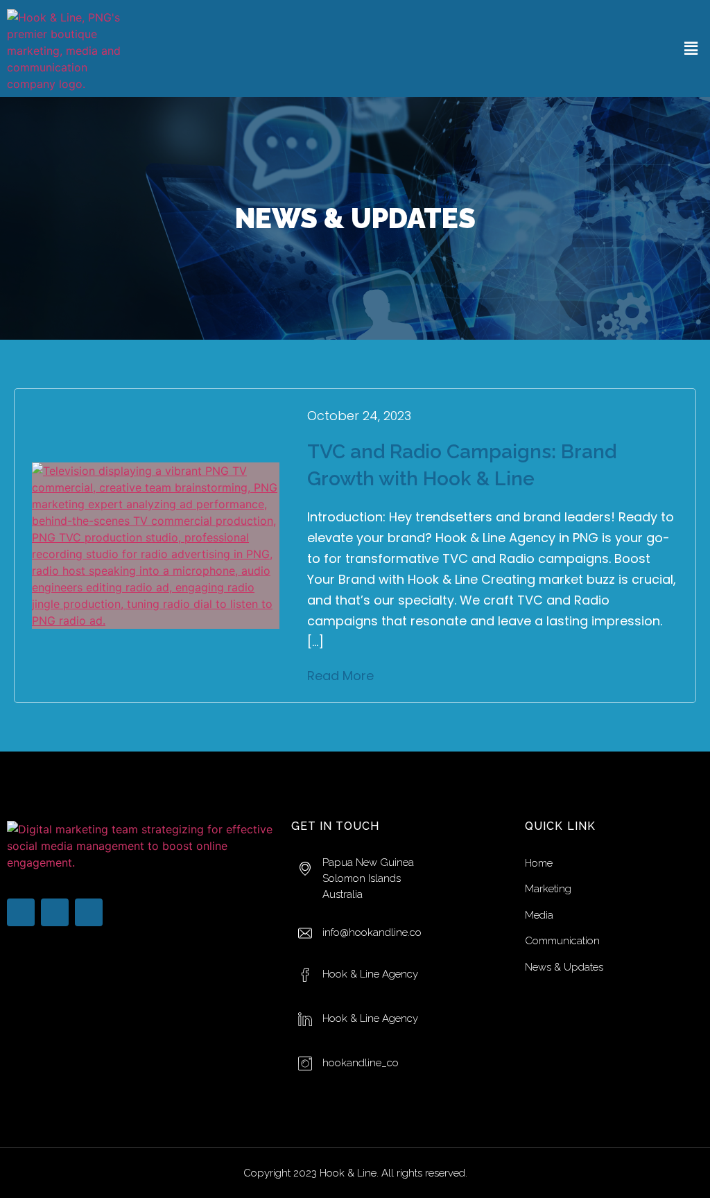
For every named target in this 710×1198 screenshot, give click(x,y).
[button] (691, 48)
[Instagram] (89, 912)
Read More (340, 675)
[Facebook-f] (21, 912)
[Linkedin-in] (55, 912)
